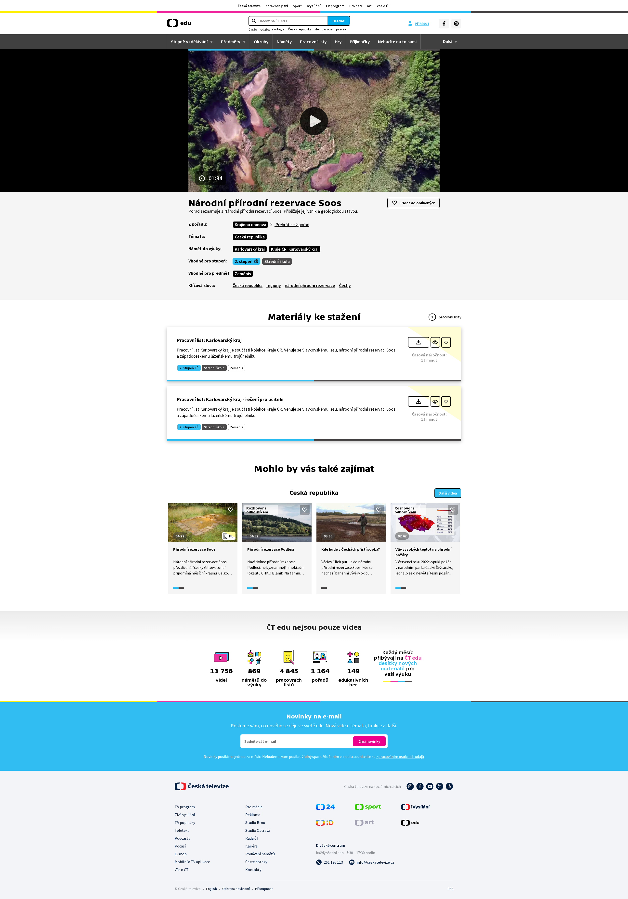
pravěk (341, 29)
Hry (338, 41)
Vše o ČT (383, 6)
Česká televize (249, 6)
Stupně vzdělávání (189, 41)
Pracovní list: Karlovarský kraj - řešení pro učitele (230, 399)
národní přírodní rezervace (310, 285)
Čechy (345, 285)
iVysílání (314, 6)
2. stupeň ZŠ (246, 261)
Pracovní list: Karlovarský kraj (209, 340)
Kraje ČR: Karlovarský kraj (294, 249)
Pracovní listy (313, 41)
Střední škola (277, 261)
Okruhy (261, 41)
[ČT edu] (179, 24)
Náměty (284, 41)
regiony (273, 285)
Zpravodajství (276, 6)
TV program (335, 6)
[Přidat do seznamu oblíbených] (446, 342)
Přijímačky (360, 41)
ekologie (278, 29)
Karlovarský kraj (250, 249)
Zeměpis (243, 273)
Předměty (230, 41)
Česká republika (300, 29)
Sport (297, 6)
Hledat (338, 20)
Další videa (448, 493)
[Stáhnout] (418, 342)
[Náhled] (435, 342)
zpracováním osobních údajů (400, 756)
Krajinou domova (250, 224)
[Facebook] (444, 23)
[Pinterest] (456, 23)
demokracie (324, 29)
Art (369, 6)
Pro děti (355, 6)
